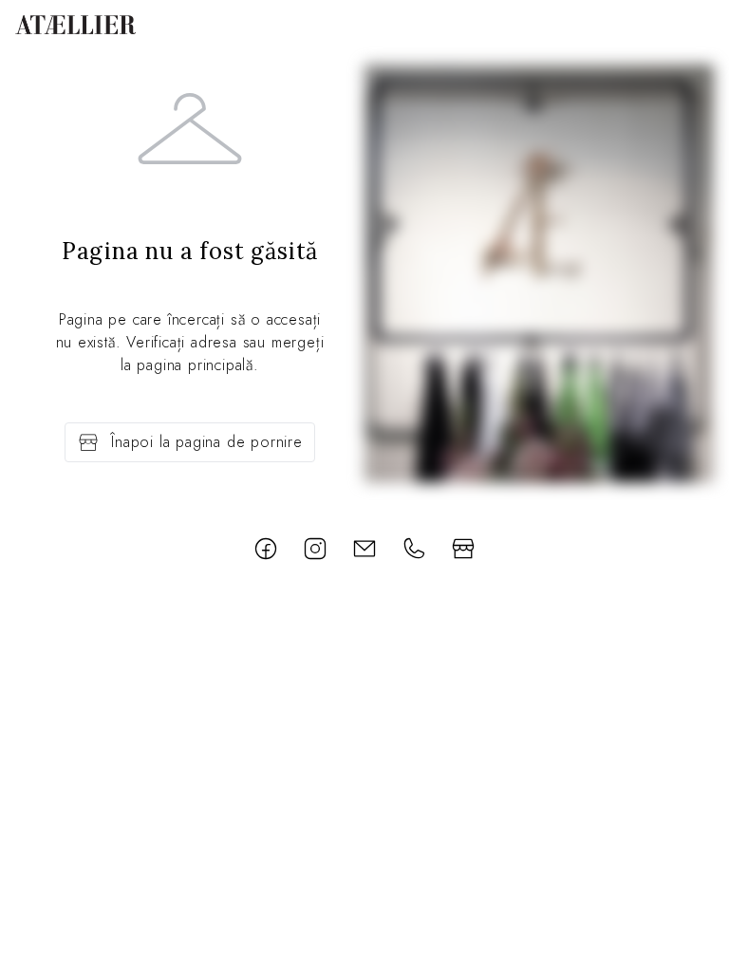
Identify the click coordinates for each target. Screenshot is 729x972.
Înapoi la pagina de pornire (207, 442)
